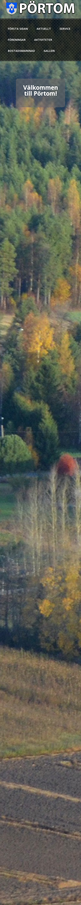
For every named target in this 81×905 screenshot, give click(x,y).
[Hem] (40, 7)
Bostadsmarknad (21, 51)
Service (65, 29)
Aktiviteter (43, 40)
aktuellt (44, 29)
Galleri (49, 51)
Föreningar (17, 40)
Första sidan (18, 29)
